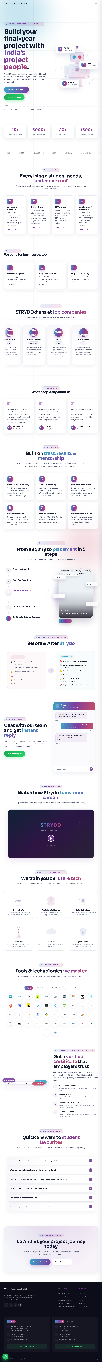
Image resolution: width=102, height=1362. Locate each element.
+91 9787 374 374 (65, 1336)
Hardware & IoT (71, 988)
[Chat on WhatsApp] (5, 1355)
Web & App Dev (56, 988)
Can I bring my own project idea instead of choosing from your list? (39, 1179)
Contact (82, 1303)
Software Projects (64, 1293)
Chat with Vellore (28, 1346)
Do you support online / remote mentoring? (29, 1188)
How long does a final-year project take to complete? (33, 1161)
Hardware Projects (64, 1297)
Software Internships (65, 1300)
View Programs (62, 1262)
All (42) (28, 988)
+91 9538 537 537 (65, 1334)
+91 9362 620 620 (17, 1334)
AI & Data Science (41, 988)
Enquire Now (38, 1262)
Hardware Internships (65, 1303)
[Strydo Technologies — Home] (15, 4)
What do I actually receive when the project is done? (33, 1170)
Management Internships (66, 1307)
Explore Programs (15, 90)
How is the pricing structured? (23, 1198)
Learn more (11, 229)
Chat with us (15, 97)
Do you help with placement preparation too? (30, 1207)
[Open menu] (96, 4)
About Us (82, 1293)
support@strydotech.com (19, 1340)
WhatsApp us (16, 754)
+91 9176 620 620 (17, 1336)
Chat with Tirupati (76, 1346)
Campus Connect (85, 1297)
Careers (82, 1300)
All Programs (83, 1307)
